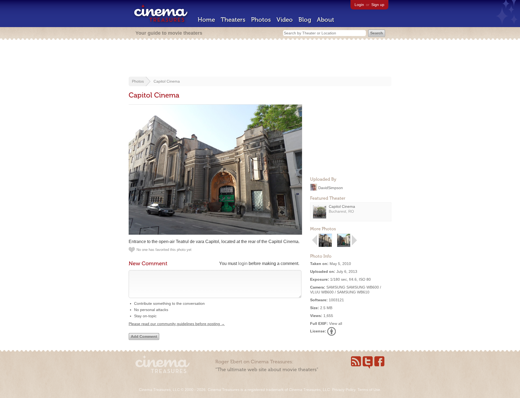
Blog (304, 19)
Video (285, 19)
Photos (261, 19)
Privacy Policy (343, 389)
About (325, 19)
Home (206, 19)
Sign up (377, 4)
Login (359, 4)
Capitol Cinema (167, 81)
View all (335, 323)
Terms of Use (369, 389)
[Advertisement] (260, 59)
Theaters (233, 19)
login (243, 263)
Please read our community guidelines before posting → (177, 324)
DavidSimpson (330, 187)
